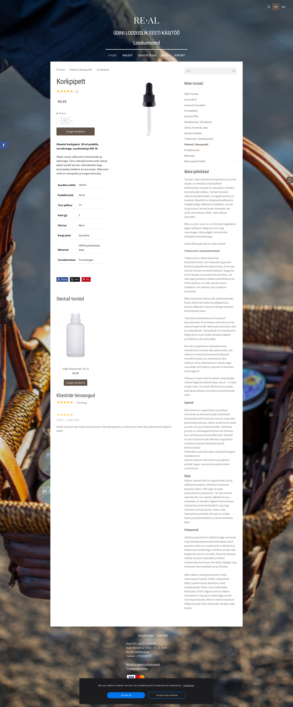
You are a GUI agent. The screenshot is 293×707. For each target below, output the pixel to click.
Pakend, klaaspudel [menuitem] (196, 144)
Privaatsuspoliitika (136, 668)
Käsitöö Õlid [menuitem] (191, 116)
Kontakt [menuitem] (179, 55)
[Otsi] (234, 71)
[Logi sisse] (268, 7)
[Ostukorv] (290, 180)
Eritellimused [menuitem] (191, 150)
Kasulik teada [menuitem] (147, 55)
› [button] (235, 161)
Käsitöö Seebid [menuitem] (192, 133)
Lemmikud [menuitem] (190, 99)
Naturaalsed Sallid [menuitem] (194, 161)
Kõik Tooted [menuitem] (191, 94)
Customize (188, 685)
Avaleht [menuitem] (127, 55)
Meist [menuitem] (165, 55)
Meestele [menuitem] (189, 155)
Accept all (126, 695)
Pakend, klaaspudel (81, 69)
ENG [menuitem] (283, 7)
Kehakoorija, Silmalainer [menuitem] (198, 122)
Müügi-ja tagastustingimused (143, 664)
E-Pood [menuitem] (112, 55)
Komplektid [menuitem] (190, 110)
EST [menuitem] (275, 7)
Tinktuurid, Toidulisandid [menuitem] (198, 138)
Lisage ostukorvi (75, 131)
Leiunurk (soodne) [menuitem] (194, 105)
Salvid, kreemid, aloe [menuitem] (196, 127)
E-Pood (60, 69)
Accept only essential (167, 695)
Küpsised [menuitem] (162, 635)
